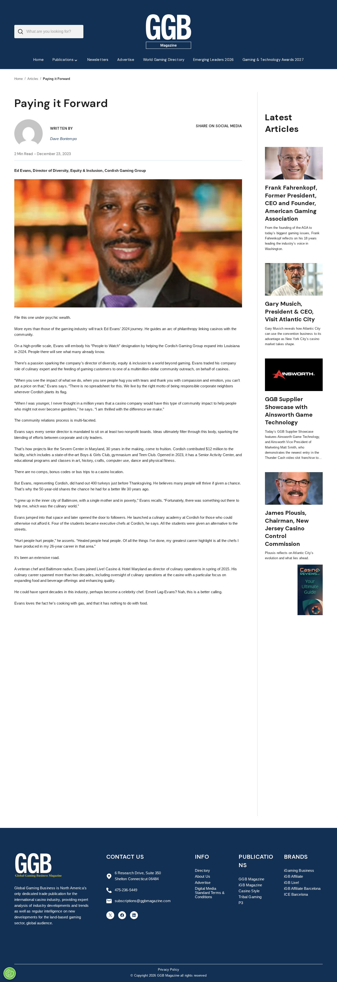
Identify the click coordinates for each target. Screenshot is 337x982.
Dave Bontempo (63, 139)
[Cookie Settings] (9, 973)
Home (18, 79)
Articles (32, 79)
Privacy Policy (168, 969)
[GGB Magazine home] (168, 31)
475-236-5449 (126, 890)
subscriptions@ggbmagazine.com (143, 901)
